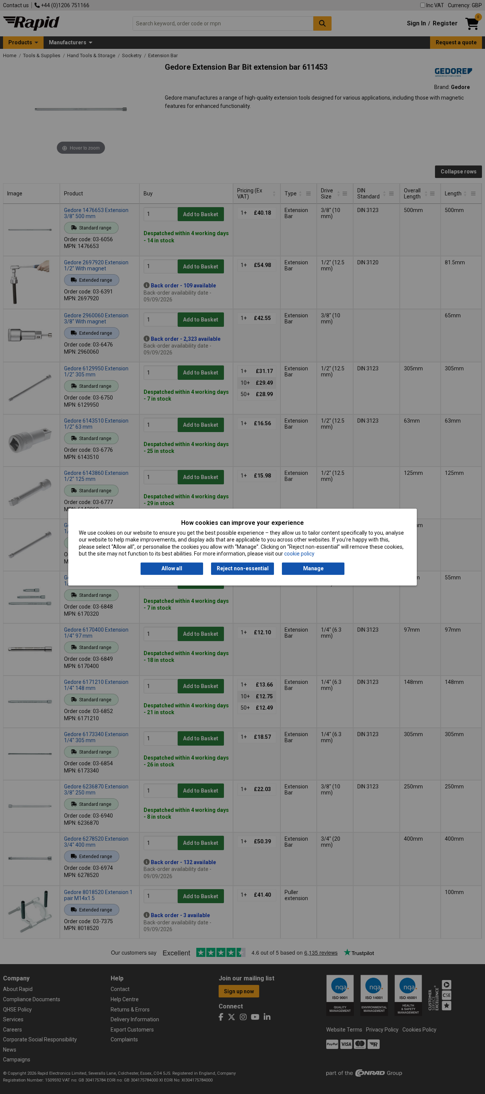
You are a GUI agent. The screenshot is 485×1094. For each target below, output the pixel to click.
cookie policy (299, 554)
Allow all (171, 569)
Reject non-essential (243, 569)
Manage (313, 569)
